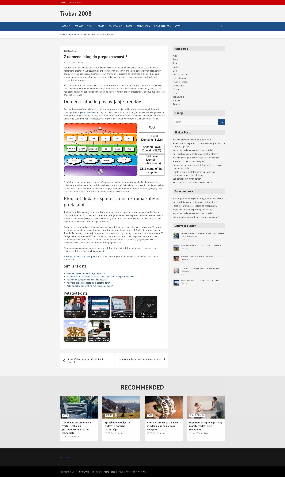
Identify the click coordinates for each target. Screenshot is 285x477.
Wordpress (65, 457)
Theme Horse (108, 471)
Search (221, 122)
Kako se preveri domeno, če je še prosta (86, 273)
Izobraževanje (179, 78)
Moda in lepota (162, 26)
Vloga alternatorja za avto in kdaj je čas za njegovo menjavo (162, 426)
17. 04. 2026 (67, 436)
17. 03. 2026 (152, 433)
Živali (90, 26)
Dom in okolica (180, 74)
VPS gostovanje (97, 251)
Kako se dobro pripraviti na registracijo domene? (90, 285)
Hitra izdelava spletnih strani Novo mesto (193, 182)
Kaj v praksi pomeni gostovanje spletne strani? (89, 282)
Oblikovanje (115, 26)
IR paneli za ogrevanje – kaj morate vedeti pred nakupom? (205, 426)
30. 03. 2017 (69, 62)
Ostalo (66, 26)
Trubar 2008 (76, 13)
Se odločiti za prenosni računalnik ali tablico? (85, 361)
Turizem (176, 100)
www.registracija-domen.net (85, 112)
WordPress (143, 471)
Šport (101, 26)
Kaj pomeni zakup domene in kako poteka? (87, 279)
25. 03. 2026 (110, 433)
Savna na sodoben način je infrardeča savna (140, 359)
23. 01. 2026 (195, 433)
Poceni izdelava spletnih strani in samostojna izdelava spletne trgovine (101, 276)
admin (80, 62)
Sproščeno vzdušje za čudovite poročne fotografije (201, 245)
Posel (129, 26)
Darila (176, 67)
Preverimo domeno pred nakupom (79, 256)
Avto (177, 26)
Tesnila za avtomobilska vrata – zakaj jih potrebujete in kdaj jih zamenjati (76, 428)
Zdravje (79, 26)
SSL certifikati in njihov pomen (187, 178)
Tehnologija (143, 26)
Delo (175, 70)
